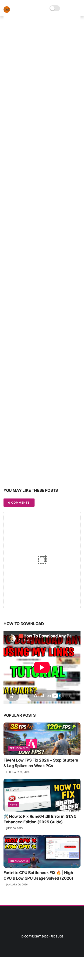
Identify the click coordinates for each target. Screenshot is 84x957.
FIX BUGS (56, 936)
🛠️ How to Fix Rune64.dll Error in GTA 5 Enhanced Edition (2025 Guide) (40, 819)
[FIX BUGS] (7, 11)
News (14, 804)
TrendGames (19, 748)
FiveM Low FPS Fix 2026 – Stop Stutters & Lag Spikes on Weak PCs (41, 763)
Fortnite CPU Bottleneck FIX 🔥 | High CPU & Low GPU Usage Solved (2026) (38, 875)
